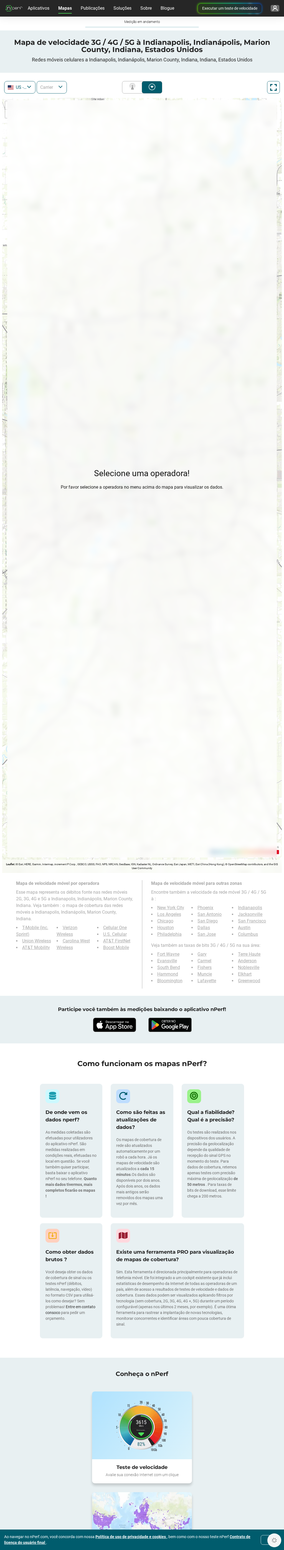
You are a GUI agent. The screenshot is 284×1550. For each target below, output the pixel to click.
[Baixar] (114, 1024)
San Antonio (209, 914)
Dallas (203, 927)
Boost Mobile (116, 947)
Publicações (93, 8)
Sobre (146, 8)
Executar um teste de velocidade (229, 8)
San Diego (207, 921)
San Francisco (252, 921)
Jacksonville (250, 914)
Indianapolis (250, 907)
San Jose (206, 934)
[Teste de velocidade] (142, 1425)
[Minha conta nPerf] (275, 8)
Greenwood (249, 980)
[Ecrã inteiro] (273, 87)
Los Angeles (169, 914)
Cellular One (115, 927)
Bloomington (169, 980)
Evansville (167, 960)
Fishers (204, 967)
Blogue (167, 8)
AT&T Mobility (36, 947)
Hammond (167, 974)
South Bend (168, 967)
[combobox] (20, 87)
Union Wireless (36, 941)
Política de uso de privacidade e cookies (131, 1537)
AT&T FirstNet (116, 941)
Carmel (204, 960)
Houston (165, 927)
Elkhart (245, 974)
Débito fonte (152, 87)
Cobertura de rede (133, 87)
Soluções (122, 8)
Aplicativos (38, 8)
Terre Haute (249, 954)
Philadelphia (169, 934)
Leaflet (10, 864)
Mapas (65, 8)
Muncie (204, 974)
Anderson (247, 960)
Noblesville (248, 967)
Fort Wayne (168, 954)
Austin (244, 927)
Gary (202, 954)
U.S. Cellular (115, 934)
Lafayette (206, 980)
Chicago (165, 921)
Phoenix (205, 907)
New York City (170, 907)
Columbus (248, 934)
